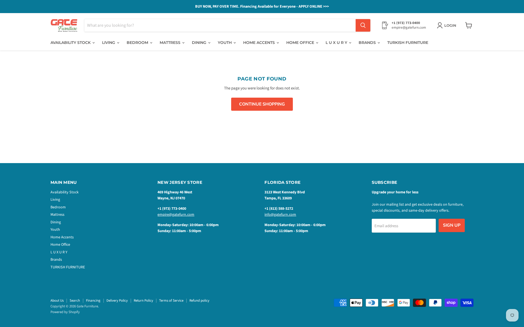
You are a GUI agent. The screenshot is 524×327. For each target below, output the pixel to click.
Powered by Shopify (65, 312)
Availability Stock (71, 42)
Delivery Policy (117, 300)
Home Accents (259, 42)
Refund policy (199, 300)
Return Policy (143, 300)
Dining (199, 42)
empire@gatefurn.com (175, 214)
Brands (368, 42)
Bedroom (138, 42)
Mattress (170, 42)
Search (75, 300)
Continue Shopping (262, 104)
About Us (57, 300)
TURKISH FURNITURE (407, 42)
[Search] (363, 25)
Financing (93, 300)
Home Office (300, 42)
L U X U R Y (337, 42)
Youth (225, 42)
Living (109, 42)
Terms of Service (171, 300)
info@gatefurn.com (280, 214)
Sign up (451, 225)
